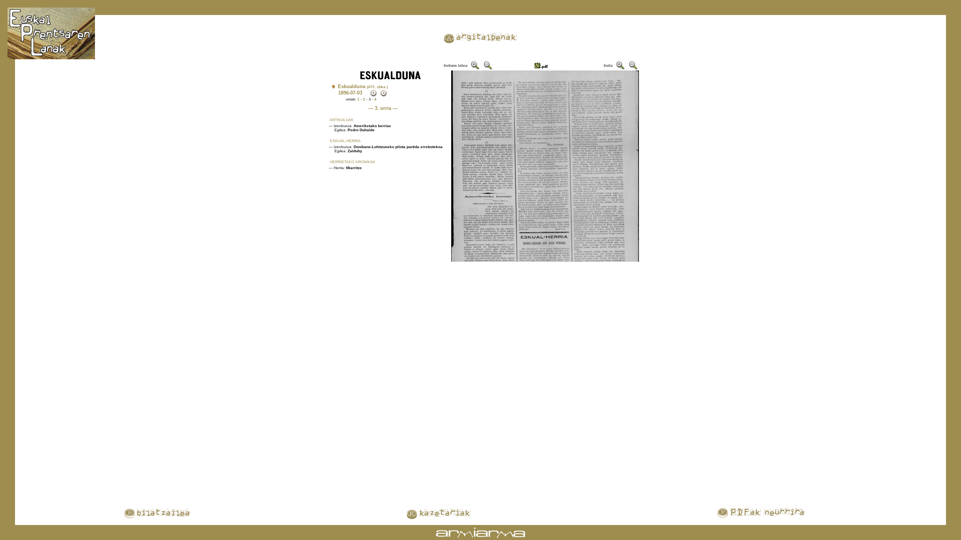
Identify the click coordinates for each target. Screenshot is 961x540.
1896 (343, 93)
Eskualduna (363, 86)
